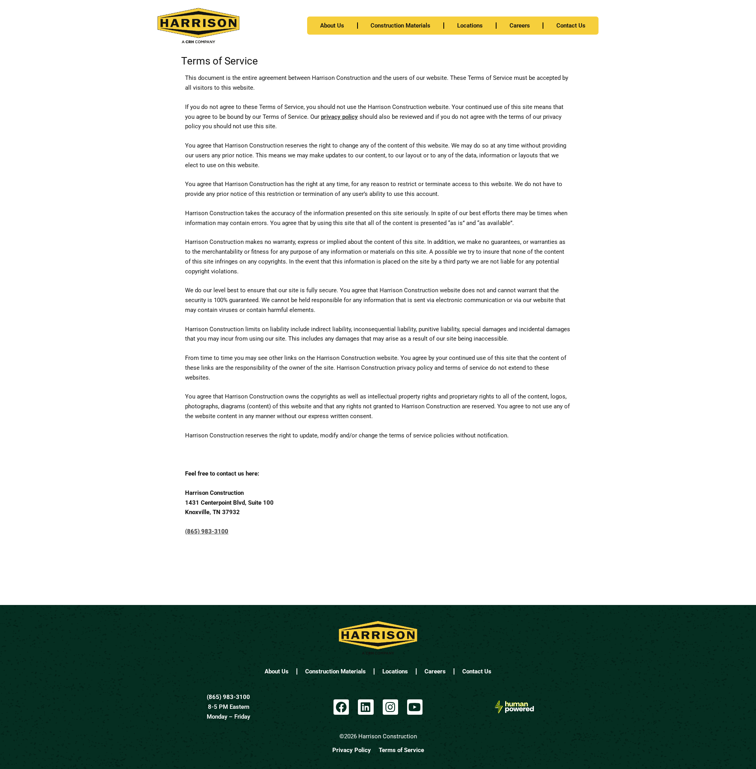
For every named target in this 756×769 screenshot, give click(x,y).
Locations (470, 25)
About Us (332, 25)
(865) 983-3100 (228, 697)
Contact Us (571, 25)
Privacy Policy (351, 750)
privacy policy (339, 116)
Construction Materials (400, 25)
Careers (520, 25)
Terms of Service (401, 750)
